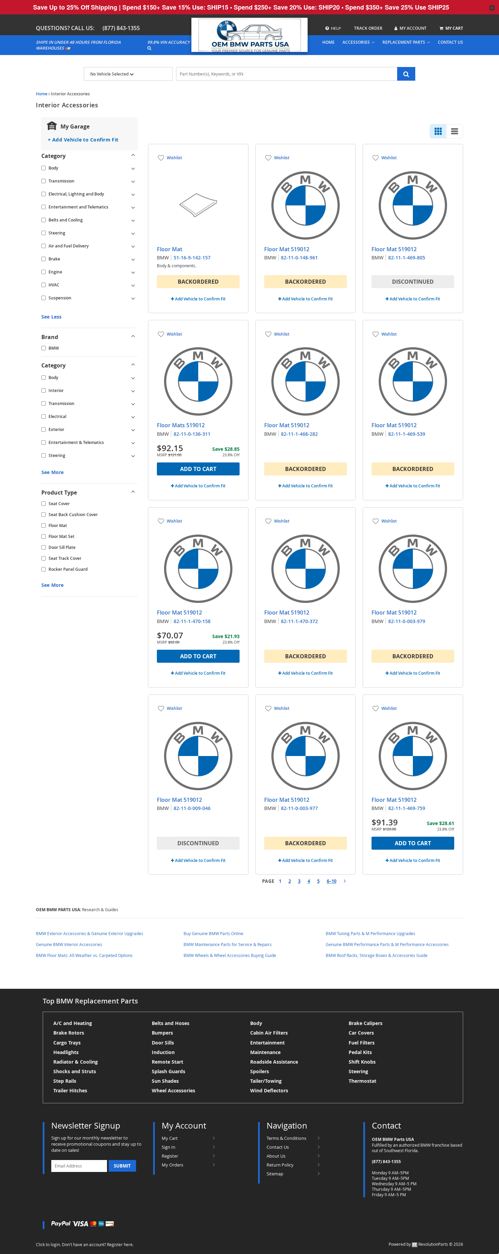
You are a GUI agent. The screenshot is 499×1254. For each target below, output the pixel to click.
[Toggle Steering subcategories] (133, 233)
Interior (56, 390)
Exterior (56, 429)
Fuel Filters (362, 1042)
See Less (51, 316)
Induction (163, 1052)
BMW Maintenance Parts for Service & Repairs (228, 944)
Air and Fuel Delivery (69, 246)
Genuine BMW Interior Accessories (69, 944)
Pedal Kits (360, 1052)
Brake (54, 259)
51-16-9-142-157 (192, 257)
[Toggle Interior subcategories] (133, 391)
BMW (54, 348)
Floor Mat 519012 (286, 249)
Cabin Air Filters (269, 1032)
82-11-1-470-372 (299, 621)
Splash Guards (168, 1071)
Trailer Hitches (70, 1090)
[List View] (454, 131)
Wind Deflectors (269, 1090)
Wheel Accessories (173, 1090)
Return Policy (280, 1165)
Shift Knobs (362, 1062)
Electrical (57, 416)
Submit (122, 1166)
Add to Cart (198, 469)
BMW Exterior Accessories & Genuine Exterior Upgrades (89, 933)
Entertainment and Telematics (78, 207)
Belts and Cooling (66, 220)
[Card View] (438, 131)
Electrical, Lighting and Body (76, 194)
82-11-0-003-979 (406, 621)
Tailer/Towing (266, 1081)
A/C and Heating (72, 1023)
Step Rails (64, 1081)
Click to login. (48, 1244)
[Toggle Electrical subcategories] (133, 417)
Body (53, 168)
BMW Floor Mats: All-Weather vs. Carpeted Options (84, 955)
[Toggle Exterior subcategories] (133, 430)
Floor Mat (58, 525)
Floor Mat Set (62, 536)
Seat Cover (59, 504)
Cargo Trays (67, 1042)
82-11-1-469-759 (406, 808)
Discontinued (413, 281)
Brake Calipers (365, 1023)
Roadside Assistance (274, 1062)
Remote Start (167, 1062)
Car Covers (361, 1032)
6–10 (331, 881)
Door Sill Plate (62, 547)
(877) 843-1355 (121, 28)
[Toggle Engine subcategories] (133, 272)
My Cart (170, 1138)
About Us (276, 1156)
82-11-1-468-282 (299, 434)
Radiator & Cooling (75, 1062)
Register (170, 1156)
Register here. (120, 1244)
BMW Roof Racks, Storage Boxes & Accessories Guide (377, 955)
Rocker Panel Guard (68, 569)
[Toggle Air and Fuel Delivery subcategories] (133, 246)
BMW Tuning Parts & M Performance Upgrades (370, 933)
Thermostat (362, 1081)
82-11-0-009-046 (192, 808)
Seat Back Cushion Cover (73, 514)
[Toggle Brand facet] (133, 337)
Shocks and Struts (74, 1071)
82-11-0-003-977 (299, 808)
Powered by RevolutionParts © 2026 (426, 1244)
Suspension (60, 298)
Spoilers (259, 1071)
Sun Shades (165, 1081)
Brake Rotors (68, 1032)
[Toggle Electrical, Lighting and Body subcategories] (133, 194)
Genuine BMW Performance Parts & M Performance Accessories (387, 944)
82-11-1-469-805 (406, 257)
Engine (55, 272)
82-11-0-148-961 (299, 257)
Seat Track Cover (65, 558)
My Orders (172, 1165)
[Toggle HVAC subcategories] (133, 285)
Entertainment (267, 1042)
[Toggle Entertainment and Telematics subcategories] (133, 207)
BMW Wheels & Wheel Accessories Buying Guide (230, 955)
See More (52, 472)
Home (42, 94)
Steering (57, 233)
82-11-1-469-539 (406, 434)
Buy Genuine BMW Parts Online (213, 933)
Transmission (62, 181)
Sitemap (275, 1174)
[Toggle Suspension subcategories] (133, 298)
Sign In (168, 1147)
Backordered (198, 281)
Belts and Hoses (170, 1023)
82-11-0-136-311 (192, 434)
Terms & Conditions (286, 1138)
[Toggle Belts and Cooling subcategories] (133, 220)
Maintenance (265, 1052)
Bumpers (162, 1032)
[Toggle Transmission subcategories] (133, 181)
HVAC (54, 285)
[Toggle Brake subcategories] (133, 259)
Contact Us (278, 1147)
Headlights (66, 1052)
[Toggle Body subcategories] (133, 168)
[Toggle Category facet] (133, 156)
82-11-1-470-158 (192, 621)
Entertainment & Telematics (76, 442)
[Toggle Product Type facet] (133, 492)
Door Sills (163, 1042)
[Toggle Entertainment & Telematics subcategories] (133, 443)
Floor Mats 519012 (181, 425)
